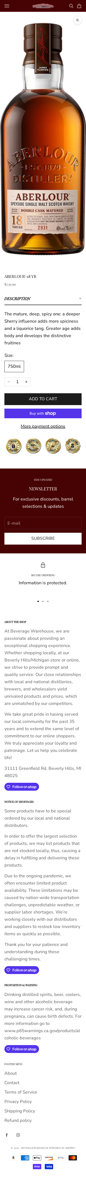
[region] (43, 577)
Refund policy (18, 1120)
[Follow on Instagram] (18, 1135)
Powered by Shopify (62, 1147)
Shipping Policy (19, 1111)
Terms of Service (20, 1092)
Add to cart (43, 399)
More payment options (43, 426)
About (10, 1073)
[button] (43, 298)
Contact (11, 1083)
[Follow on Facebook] (6, 1135)
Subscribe (43, 538)
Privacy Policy (18, 1102)
